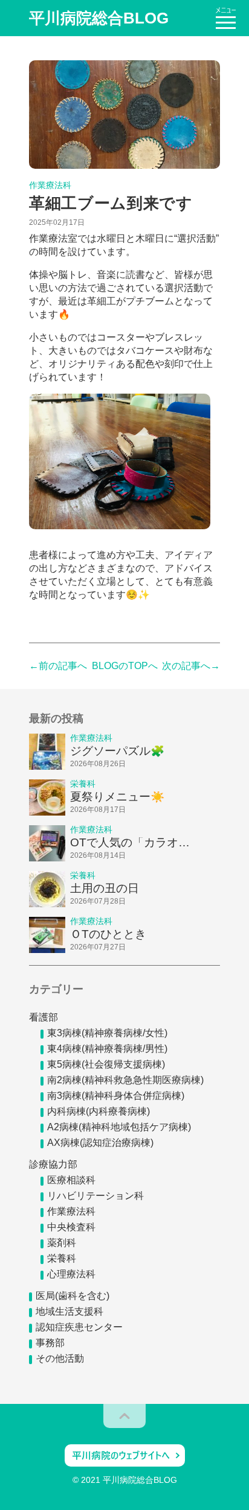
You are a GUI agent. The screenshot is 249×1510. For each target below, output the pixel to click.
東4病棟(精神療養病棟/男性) (107, 1048)
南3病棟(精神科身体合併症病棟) (115, 1095)
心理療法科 (71, 1274)
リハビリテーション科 (95, 1196)
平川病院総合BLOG (99, 18)
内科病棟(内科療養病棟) (98, 1111)
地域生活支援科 (69, 1311)
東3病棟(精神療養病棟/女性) (107, 1033)
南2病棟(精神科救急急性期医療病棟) (125, 1080)
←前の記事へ (58, 666)
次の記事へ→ (191, 666)
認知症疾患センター (79, 1327)
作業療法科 (71, 1211)
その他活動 (60, 1358)
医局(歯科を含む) (72, 1296)
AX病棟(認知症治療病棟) (100, 1142)
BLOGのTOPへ (125, 666)
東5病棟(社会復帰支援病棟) (106, 1064)
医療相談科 (71, 1180)
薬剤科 (61, 1243)
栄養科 (61, 1258)
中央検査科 (71, 1227)
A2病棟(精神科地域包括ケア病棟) (119, 1127)
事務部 (50, 1343)
